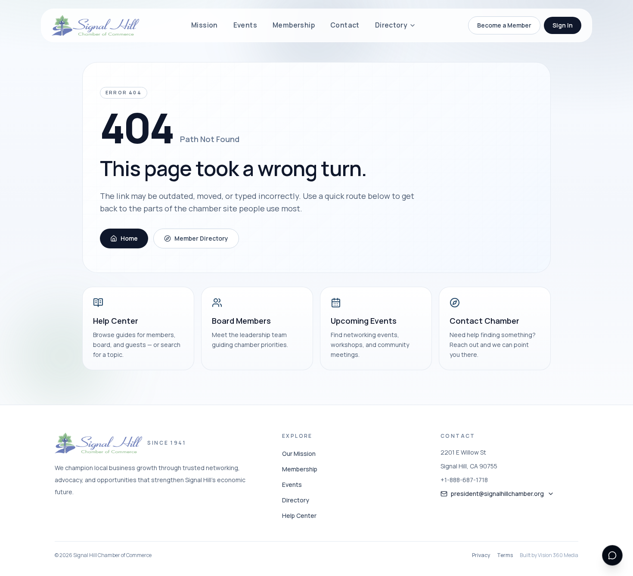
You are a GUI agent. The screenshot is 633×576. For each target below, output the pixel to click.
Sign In (562, 25)
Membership (294, 25)
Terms (505, 555)
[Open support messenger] (612, 555)
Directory (391, 25)
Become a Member (504, 25)
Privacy (481, 555)
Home (129, 238)
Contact (345, 25)
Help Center (299, 515)
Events (245, 25)
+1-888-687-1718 (464, 480)
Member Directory (201, 238)
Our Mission (299, 453)
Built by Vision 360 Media (549, 555)
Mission (204, 25)
